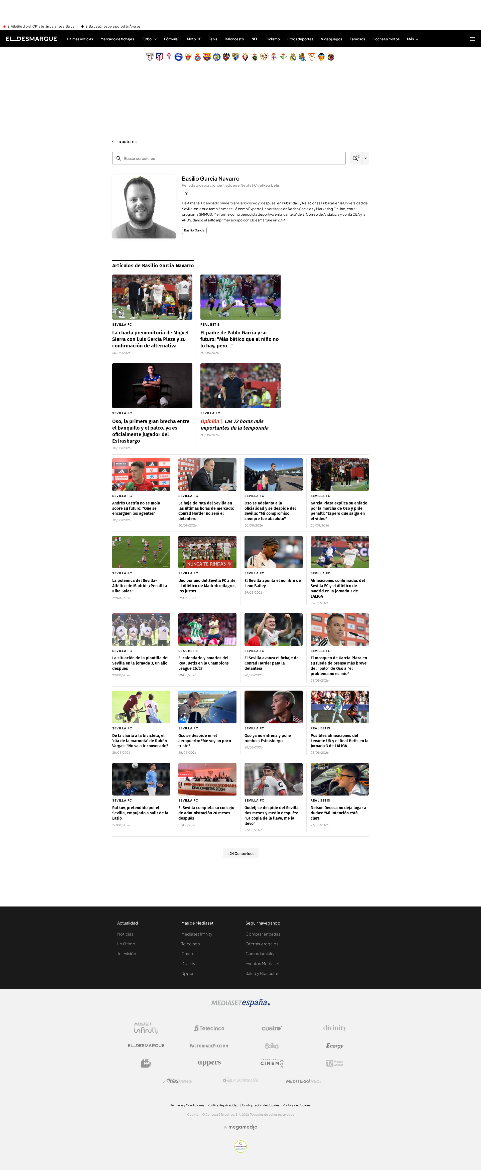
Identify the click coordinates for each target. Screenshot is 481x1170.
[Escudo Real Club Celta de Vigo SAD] (169, 57)
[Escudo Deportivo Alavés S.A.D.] (178, 57)
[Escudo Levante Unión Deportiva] (226, 57)
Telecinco (190, 943)
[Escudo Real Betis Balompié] (283, 57)
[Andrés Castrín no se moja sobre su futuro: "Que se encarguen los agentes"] (141, 474)
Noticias (125, 934)
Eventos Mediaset (263, 963)
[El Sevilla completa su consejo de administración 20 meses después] (207, 779)
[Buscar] (356, 158)
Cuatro (188, 953)
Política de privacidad (223, 1105)
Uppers (188, 973)
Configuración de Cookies (260, 1105)
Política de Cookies (296, 1105)
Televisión (126, 953)
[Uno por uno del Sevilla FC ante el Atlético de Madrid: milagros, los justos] (207, 552)
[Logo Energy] (335, 1045)
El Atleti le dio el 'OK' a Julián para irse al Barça (41, 27)
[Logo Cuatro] (272, 1028)
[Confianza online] (240, 1151)
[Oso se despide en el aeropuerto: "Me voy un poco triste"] (207, 707)
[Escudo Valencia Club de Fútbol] (321, 57)
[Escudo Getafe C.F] (216, 57)
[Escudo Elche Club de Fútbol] (188, 57)
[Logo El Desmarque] (146, 1045)
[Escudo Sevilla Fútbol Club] (312, 57)
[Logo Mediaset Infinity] (146, 1028)
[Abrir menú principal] (472, 38)
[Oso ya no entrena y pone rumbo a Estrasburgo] (274, 707)
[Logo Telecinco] (209, 1028)
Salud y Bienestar (262, 973)
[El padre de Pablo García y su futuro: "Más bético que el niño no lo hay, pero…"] (240, 297)
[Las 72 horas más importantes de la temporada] (240, 385)
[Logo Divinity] (334, 1028)
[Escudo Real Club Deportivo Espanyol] (197, 57)
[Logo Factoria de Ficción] (209, 1045)
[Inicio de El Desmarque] (31, 39)
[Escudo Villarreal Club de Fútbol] (331, 57)
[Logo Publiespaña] (240, 1081)
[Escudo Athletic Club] (150, 57)
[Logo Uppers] (209, 1063)
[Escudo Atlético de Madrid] (159, 57)
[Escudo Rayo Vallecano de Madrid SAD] (264, 57)
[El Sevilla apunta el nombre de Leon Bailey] (274, 552)
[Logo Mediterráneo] (303, 1081)
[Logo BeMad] (146, 1063)
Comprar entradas (263, 934)
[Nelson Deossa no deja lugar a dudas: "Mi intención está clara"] (340, 779)
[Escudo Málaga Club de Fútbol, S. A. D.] (235, 57)
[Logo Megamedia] (243, 1127)
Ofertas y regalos (262, 943)
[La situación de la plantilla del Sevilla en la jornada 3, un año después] (141, 629)
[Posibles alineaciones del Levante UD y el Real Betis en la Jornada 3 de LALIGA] (340, 707)
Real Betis (210, 324)
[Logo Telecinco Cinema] (272, 1063)
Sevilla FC (122, 324)
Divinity (188, 963)
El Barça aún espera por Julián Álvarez (112, 27)
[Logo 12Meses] (334, 1063)
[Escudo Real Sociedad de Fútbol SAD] (302, 57)
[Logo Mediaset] (240, 1005)
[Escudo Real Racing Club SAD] (255, 57)
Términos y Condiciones (187, 1105)
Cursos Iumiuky (260, 953)
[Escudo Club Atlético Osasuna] (245, 57)
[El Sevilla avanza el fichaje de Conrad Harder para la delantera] (274, 629)
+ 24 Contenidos (240, 853)
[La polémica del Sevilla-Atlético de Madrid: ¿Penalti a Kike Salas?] (141, 552)
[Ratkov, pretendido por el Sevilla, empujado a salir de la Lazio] (141, 779)
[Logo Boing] (272, 1045)
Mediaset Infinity (196, 934)
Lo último (126, 943)
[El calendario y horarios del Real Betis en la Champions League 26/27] (207, 629)
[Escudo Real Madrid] (293, 57)
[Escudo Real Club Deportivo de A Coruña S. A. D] (274, 57)
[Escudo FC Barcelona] (207, 57)
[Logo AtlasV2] (177, 1080)
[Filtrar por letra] (366, 158)
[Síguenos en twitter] (186, 193)
